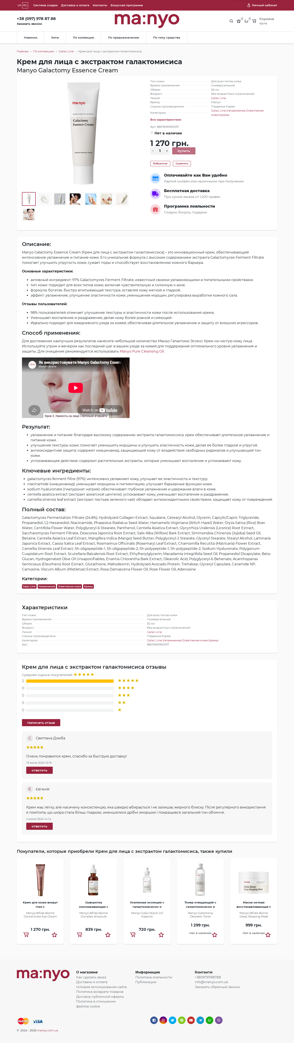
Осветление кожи (69, 586)
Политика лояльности (153, 977)
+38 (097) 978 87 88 (36, 18)
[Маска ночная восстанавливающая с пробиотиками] (253, 881)
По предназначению (123, 37)
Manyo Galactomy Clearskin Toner (200, 914)
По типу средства (166, 37)
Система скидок (45, 5)
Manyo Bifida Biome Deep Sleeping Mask (254, 914)
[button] (54, 934)
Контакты (100, 5)
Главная (22, 51)
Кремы (224, 115)
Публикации (145, 982)
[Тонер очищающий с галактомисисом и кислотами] (200, 881)
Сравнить (182, 163)
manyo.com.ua (47, 1030)
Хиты (55, 37)
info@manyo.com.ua (211, 982)
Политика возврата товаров (99, 992)
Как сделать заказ (91, 977)
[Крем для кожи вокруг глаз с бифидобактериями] (40, 881)
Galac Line (66, 51)
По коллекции (83, 37)
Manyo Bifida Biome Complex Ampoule (93, 914)
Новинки (30, 37)
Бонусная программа (127, 5)
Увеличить (83, 132)
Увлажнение (236, 110)
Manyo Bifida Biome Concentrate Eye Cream (40, 914)
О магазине (87, 972)
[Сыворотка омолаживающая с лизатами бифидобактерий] (93, 881)
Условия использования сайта (101, 987)
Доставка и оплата (75, 5)
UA (19, 5)
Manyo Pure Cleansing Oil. (142, 351)
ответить (39, 770)
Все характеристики (165, 119)
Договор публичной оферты (100, 997)
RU (25, 5)
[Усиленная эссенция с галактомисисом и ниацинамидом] (147, 881)
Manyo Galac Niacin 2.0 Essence (147, 914)
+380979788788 (208, 977)
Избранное (160, 163)
